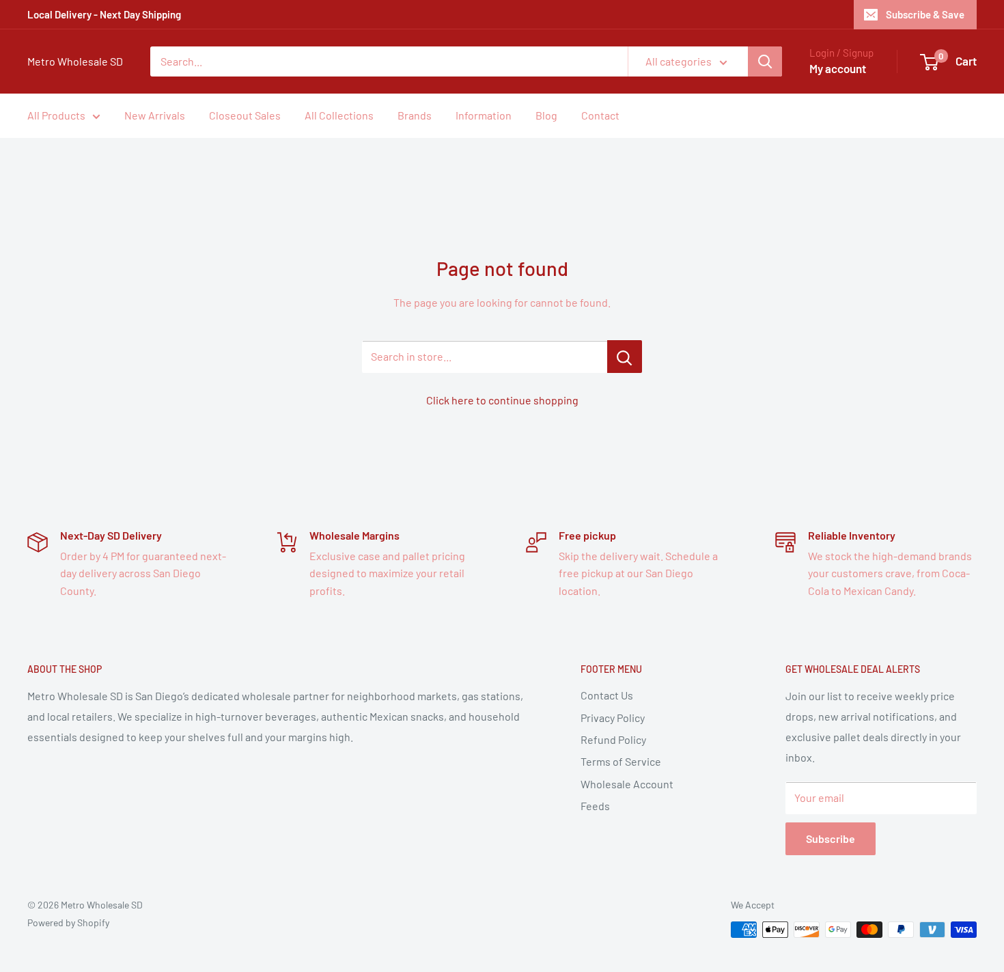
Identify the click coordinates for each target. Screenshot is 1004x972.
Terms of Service (621, 761)
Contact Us (607, 695)
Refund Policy (613, 739)
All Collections (339, 115)
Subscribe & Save (925, 14)
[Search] (765, 61)
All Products (56, 115)
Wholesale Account (627, 783)
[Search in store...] (624, 356)
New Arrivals (154, 115)
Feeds (595, 805)
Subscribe (830, 838)
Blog (546, 115)
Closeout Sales (245, 115)
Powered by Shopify (68, 922)
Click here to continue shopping (502, 399)
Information (484, 115)
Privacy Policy (613, 717)
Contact (600, 115)
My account (837, 68)
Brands (415, 115)
